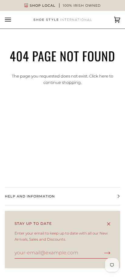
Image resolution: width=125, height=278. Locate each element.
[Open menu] (14, 20)
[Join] (102, 253)
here (103, 76)
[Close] (111, 221)
